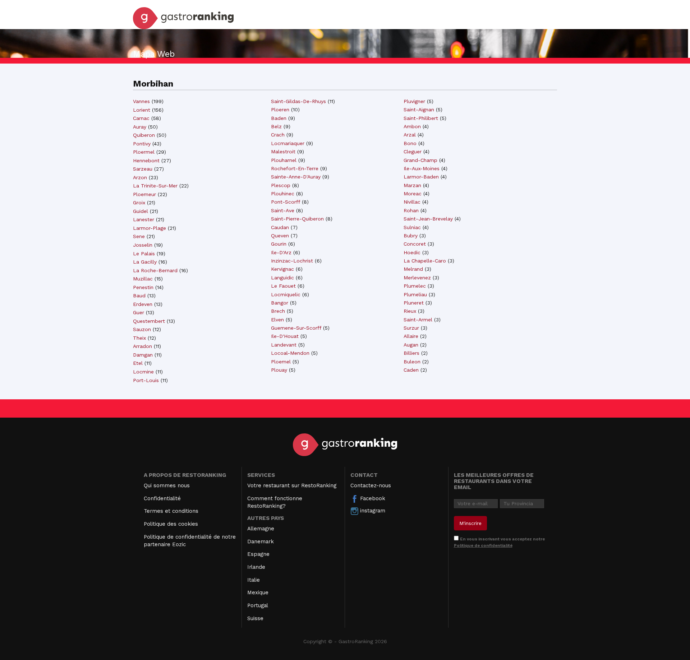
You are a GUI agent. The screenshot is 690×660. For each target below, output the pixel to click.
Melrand (413, 269)
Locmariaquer (287, 143)
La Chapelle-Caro (425, 261)
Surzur (411, 328)
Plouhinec (282, 193)
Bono (410, 143)
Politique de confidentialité (483, 545)
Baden (278, 118)
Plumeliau (415, 294)
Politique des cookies (171, 524)
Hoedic (412, 252)
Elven (277, 319)
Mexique (257, 592)
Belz (276, 126)
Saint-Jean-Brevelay (428, 219)
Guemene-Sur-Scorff (296, 328)
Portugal (257, 605)
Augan (411, 345)
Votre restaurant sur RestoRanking (291, 485)
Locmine (143, 372)
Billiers (411, 353)
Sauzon (142, 329)
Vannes (141, 101)
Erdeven (142, 304)
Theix (139, 338)
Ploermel (144, 152)
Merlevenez (417, 277)
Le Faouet (283, 286)
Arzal (410, 135)
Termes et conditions (171, 511)
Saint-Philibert (421, 118)
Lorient (141, 110)
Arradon (142, 346)
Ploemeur (144, 194)
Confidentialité (162, 498)
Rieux (410, 311)
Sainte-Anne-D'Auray (296, 177)
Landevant (283, 345)
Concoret (415, 244)
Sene (139, 236)
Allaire (411, 336)
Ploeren (280, 109)
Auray (139, 127)
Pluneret (414, 303)
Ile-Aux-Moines (422, 168)
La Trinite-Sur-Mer (155, 186)
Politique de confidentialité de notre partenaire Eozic (190, 541)
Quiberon (144, 135)
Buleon (412, 361)
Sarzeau (142, 169)
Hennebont (146, 160)
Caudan (280, 227)
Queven (280, 235)
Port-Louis (146, 380)
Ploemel (281, 361)
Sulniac (412, 227)
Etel (138, 363)
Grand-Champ (420, 160)
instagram (371, 510)
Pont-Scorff (285, 202)
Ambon (412, 126)
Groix (139, 202)
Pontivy (142, 144)
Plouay (279, 370)
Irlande (256, 567)
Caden (411, 370)
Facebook (371, 498)
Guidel (140, 211)
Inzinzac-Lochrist (292, 261)
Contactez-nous (370, 485)
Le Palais (144, 253)
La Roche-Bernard (155, 270)
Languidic (282, 277)
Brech (278, 311)
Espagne (258, 554)
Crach (278, 135)
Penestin (143, 287)
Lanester (143, 219)
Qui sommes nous (167, 485)
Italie (253, 580)
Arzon (140, 177)
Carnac (141, 118)
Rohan (411, 210)
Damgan (143, 355)
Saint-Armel (418, 319)
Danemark (260, 541)
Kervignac (282, 269)
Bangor (279, 303)
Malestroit (283, 151)
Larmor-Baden (421, 177)
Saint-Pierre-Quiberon (297, 219)
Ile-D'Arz (281, 252)
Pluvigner (414, 101)
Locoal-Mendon (290, 353)
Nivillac (412, 202)
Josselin (142, 245)
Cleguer (413, 151)
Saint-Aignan (419, 109)
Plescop (280, 185)
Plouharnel (283, 160)
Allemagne (260, 528)
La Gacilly (145, 262)
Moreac (413, 193)
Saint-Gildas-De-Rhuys (298, 101)
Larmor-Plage (149, 228)
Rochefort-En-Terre (294, 168)
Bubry (411, 235)
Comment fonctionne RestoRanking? (274, 502)
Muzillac (143, 279)
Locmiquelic (285, 294)
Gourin (278, 244)
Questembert (149, 321)
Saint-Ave (282, 210)
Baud (139, 295)
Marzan (412, 185)
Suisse (255, 618)
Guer (138, 312)
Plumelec (415, 286)
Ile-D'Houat (285, 336)
